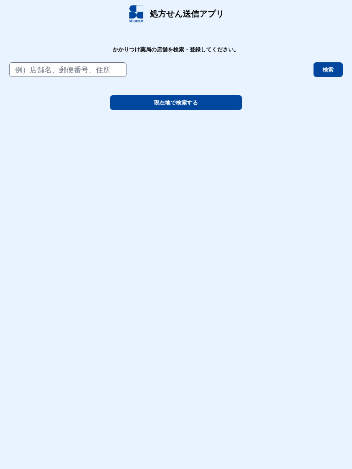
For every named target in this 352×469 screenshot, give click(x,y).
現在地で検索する (176, 102)
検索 (328, 69)
